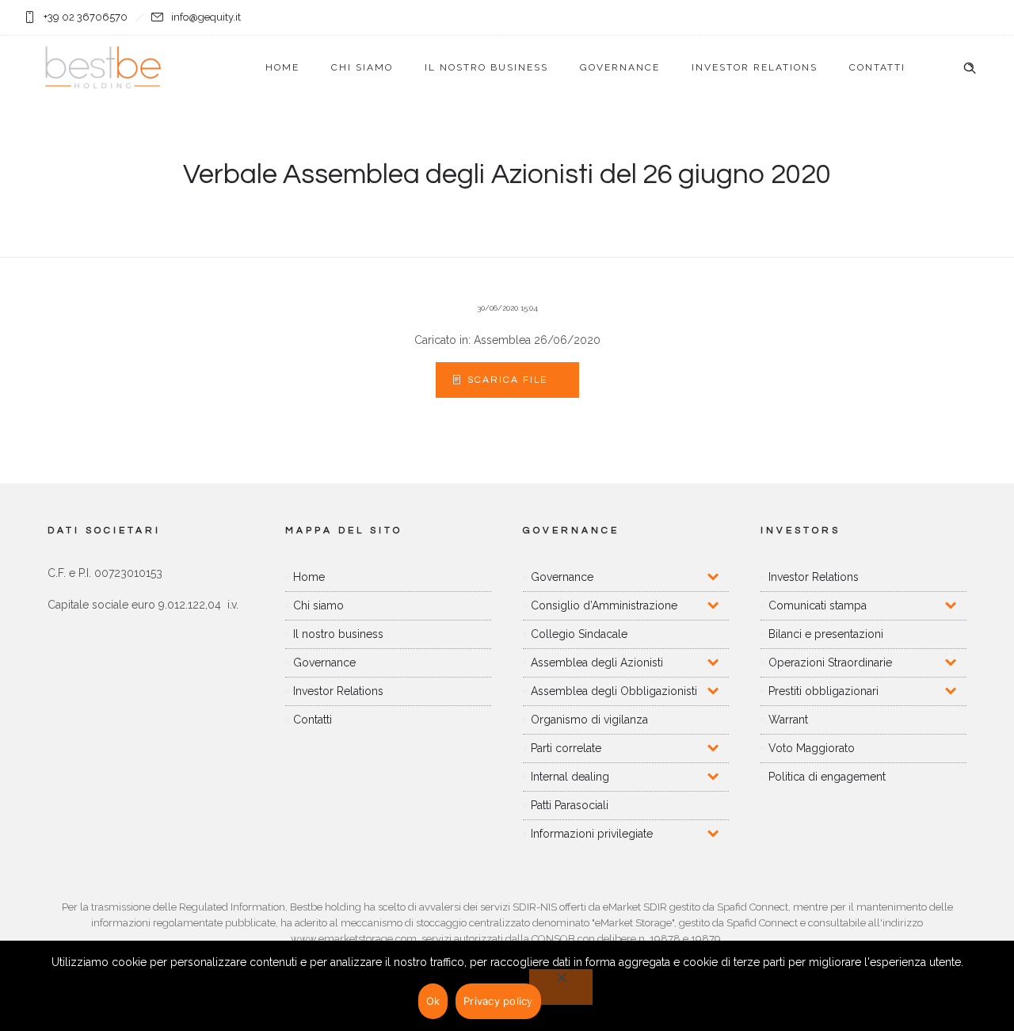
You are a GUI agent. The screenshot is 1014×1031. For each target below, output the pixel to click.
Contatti (877, 67)
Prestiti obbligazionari (823, 691)
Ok (433, 1001)
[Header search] (969, 68)
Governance (620, 67)
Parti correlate (566, 748)
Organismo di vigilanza (589, 719)
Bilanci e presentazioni (825, 634)
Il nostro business (486, 67)
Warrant (788, 719)
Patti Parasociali (569, 805)
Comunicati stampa (817, 605)
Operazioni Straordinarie (830, 662)
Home (282, 67)
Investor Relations (755, 67)
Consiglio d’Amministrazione (604, 605)
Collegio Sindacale (579, 634)
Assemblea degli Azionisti (597, 662)
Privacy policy (498, 1001)
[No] (561, 987)
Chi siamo (362, 67)
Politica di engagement (827, 776)
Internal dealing (570, 776)
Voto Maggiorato (811, 748)
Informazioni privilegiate (592, 833)
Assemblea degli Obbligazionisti (614, 691)
